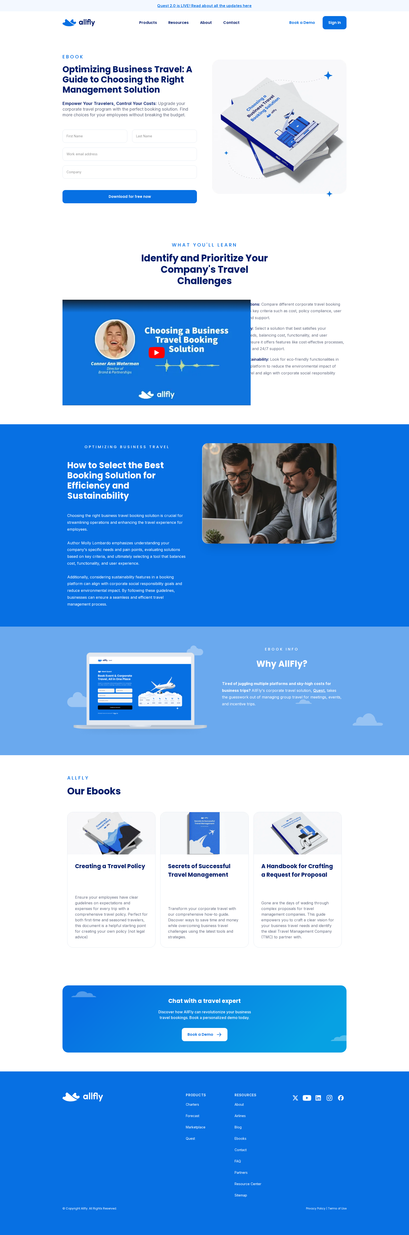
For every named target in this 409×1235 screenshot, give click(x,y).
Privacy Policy (315, 1208)
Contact (231, 22)
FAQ (238, 1161)
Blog (238, 1127)
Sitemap (241, 1195)
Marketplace (195, 1127)
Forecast (192, 1116)
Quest (319, 690)
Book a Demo (302, 22)
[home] (78, 22)
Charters (192, 1104)
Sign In (334, 22)
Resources (178, 22)
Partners (241, 1172)
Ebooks (240, 1138)
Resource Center (248, 1184)
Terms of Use (337, 1208)
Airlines (240, 1116)
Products (148, 22)
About (206, 22)
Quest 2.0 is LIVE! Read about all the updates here (204, 5)
